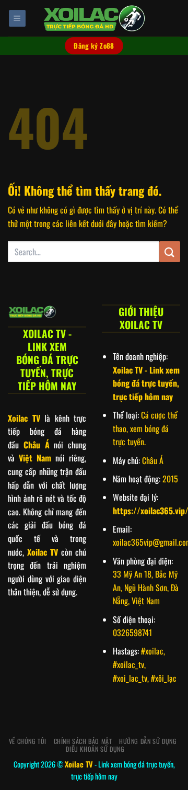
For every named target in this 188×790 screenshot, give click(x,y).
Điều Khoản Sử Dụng (95, 749)
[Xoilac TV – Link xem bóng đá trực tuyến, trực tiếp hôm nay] (94, 18)
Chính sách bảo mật (83, 741)
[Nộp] (169, 251)
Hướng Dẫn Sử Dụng (148, 741)
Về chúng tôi (27, 741)
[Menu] (17, 18)
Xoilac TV (79, 764)
